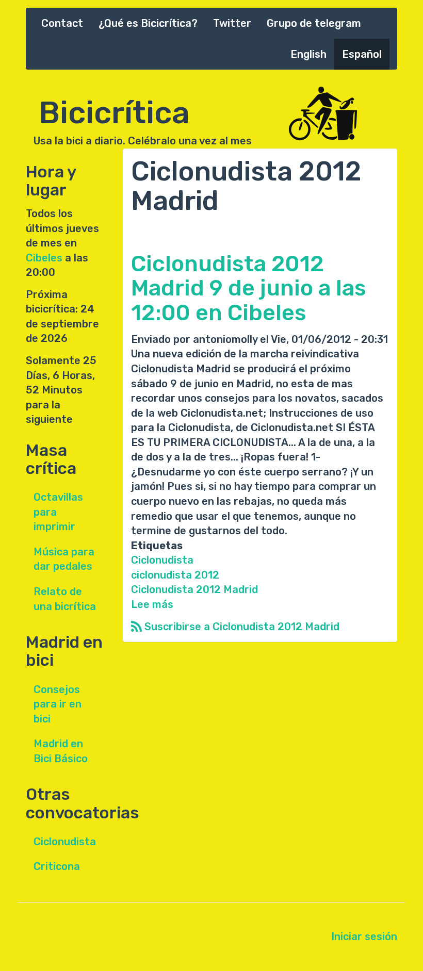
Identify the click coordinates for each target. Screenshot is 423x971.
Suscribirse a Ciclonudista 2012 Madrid (240, 626)
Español (362, 54)
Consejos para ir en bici (58, 704)
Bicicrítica (114, 107)
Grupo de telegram (314, 23)
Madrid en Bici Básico (61, 751)
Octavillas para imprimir (58, 512)
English (308, 54)
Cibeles (44, 258)
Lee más (152, 604)
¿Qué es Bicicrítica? (148, 23)
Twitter (232, 23)
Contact (62, 23)
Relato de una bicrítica (65, 599)
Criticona (57, 866)
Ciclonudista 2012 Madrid (194, 589)
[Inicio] (340, 114)
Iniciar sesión (364, 936)
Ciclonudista (65, 841)
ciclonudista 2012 (175, 575)
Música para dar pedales (64, 559)
